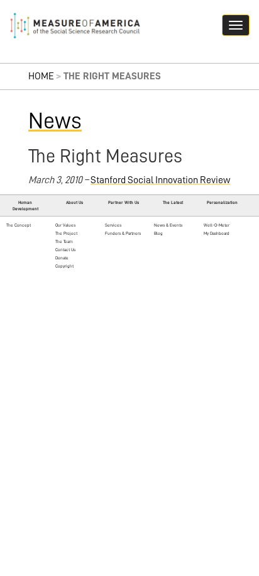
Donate (62, 258)
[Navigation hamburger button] (236, 25)
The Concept (18, 225)
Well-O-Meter (216, 225)
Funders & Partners (123, 233)
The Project (66, 233)
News (55, 121)
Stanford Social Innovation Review (160, 180)
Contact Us (65, 249)
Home (41, 76)
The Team (64, 241)
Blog (158, 233)
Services (113, 225)
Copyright (64, 266)
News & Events (168, 225)
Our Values (65, 225)
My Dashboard (216, 233)
